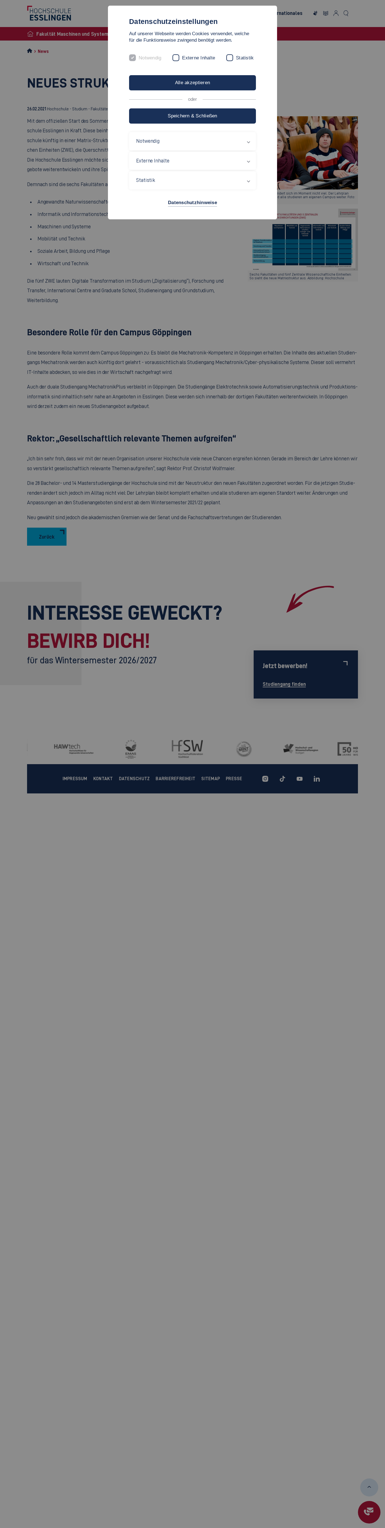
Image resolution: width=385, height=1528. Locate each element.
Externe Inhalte (198, 58)
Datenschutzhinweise (192, 202)
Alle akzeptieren (192, 82)
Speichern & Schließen (192, 116)
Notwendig (150, 58)
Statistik (245, 58)
